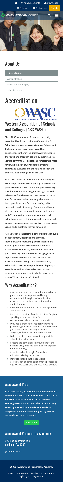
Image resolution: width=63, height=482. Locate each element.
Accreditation (15, 73)
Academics (36, 473)
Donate (54, 8)
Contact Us (41, 7)
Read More (31, 422)
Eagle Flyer (24, 476)
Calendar (23, 7)
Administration (14, 78)
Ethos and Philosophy (18, 84)
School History (14, 90)
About (11, 473)
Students (49, 473)
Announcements (31, 2)
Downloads (52, 2)
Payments (38, 476)
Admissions (22, 473)
